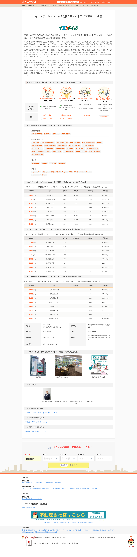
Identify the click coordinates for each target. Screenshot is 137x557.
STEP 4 (81, 454)
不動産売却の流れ (94, 2)
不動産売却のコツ (47, 488)
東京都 (54, 5)
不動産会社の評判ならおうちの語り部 (103, 530)
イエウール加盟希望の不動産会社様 (67, 2)
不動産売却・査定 (45, 5)
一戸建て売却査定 (48, 483)
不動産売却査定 (26, 483)
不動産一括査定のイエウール (30, 5)
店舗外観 (38, 377)
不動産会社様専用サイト (28, 507)
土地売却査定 (57, 483)
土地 (55, 413)
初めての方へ (83, 2)
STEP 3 (63, 454)
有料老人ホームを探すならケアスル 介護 (46, 532)
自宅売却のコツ (57, 488)
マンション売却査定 (36, 483)
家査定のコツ (65, 488)
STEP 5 (98, 454)
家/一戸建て (47, 413)
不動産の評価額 (74, 488)
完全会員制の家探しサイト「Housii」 (32, 499)
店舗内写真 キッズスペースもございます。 (68, 377)
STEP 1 (27, 454)
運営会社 (90, 522)
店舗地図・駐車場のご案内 (99, 377)
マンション (36, 413)
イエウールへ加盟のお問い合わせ (61, 522)
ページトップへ (131, 541)
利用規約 (74, 522)
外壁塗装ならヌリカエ (28, 532)
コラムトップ (25, 488)
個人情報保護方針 (82, 522)
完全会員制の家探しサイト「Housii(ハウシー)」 (61, 530)
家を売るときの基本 (35, 488)
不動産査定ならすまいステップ (83, 530)
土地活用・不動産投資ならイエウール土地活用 (34, 530)
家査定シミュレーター (108, 2)
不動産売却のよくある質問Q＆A (88, 488)
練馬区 (60, 5)
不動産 (27, 413)
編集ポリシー (47, 522)
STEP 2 (45, 454)
